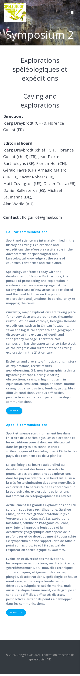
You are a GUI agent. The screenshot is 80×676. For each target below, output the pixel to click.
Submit (14, 410)
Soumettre (16, 612)
